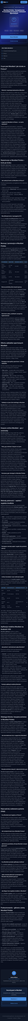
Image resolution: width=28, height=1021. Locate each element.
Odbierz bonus (14, 1003)
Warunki (15, 1018)
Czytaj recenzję (14, 41)
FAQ (4, 58)
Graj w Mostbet (14, 37)
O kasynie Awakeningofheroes (9, 50)
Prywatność (10, 1018)
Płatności (5, 55)
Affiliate (19, 1018)
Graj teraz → (23, 2)
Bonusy (5, 53)
